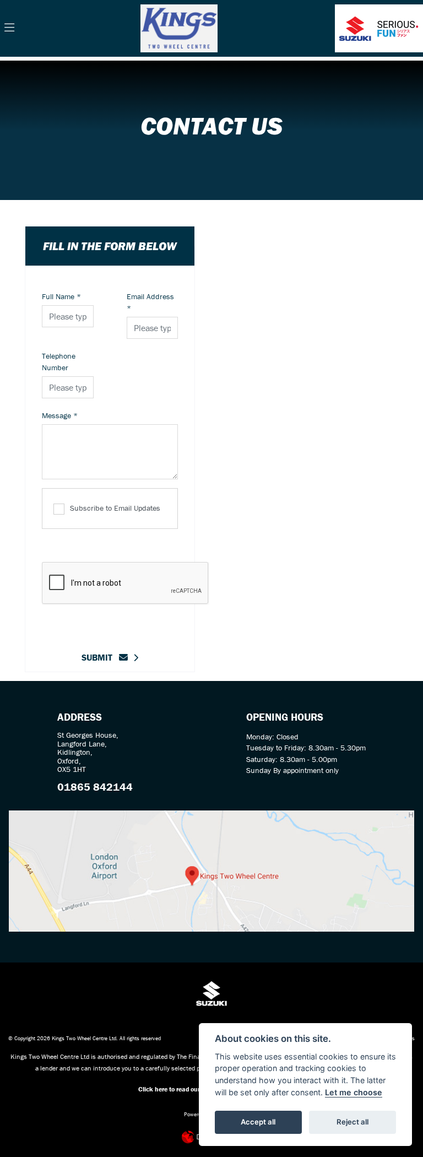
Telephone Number (58, 361)
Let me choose (353, 1092)
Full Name (61, 296)
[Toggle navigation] (9, 28)
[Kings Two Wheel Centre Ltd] (179, 27)
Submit (100, 657)
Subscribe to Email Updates (115, 508)
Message (60, 415)
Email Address (150, 302)
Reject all (352, 1121)
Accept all (258, 1121)
